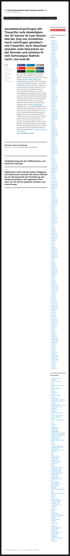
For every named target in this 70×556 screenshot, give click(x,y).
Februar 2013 (54, 231)
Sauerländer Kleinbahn (56, 500)
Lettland (53, 443)
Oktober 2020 (54, 99)
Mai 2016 (53, 175)
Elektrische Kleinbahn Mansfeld (58, 405)
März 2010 (53, 282)
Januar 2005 (54, 368)
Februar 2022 (54, 76)
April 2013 (53, 228)
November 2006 (54, 339)
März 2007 (53, 333)
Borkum (53, 389)
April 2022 (53, 73)
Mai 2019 (53, 123)
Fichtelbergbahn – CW (56, 407)
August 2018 (54, 136)
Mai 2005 (53, 365)
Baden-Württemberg (55, 381)
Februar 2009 (54, 300)
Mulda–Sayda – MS (55, 456)
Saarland (53, 496)
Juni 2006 (53, 346)
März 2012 (53, 247)
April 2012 (53, 246)
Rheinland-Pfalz (55, 486)
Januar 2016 (54, 181)
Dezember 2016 (54, 165)
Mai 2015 (53, 192)
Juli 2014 (53, 207)
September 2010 (54, 273)
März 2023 (53, 57)
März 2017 (53, 161)
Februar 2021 (54, 93)
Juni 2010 (53, 277)
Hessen (53, 418)
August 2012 (54, 240)
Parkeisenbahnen (55, 474)
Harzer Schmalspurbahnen (57, 415)
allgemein (53, 379)
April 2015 (53, 194)
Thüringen (53, 517)
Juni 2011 (53, 260)
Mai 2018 (53, 141)
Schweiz (53, 507)
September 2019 (54, 118)
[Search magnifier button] (64, 30)
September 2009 (55, 290)
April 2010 (53, 280)
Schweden (53, 506)
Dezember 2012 (54, 234)
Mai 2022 (53, 72)
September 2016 (54, 169)
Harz (52, 414)
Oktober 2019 (54, 116)
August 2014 (54, 205)
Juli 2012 (53, 241)
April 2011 (53, 263)
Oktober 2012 (54, 237)
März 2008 (53, 316)
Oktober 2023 (54, 47)
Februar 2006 (54, 352)
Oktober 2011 (54, 254)
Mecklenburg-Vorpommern (57, 450)
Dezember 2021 (54, 79)
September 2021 (54, 83)
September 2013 (54, 221)
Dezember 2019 (54, 113)
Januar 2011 (53, 267)
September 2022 (54, 66)
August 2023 (54, 50)
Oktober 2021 (54, 82)
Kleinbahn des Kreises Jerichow (58, 434)
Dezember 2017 (54, 148)
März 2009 (53, 299)
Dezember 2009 (54, 286)
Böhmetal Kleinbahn (55, 388)
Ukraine (53, 522)
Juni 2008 (53, 312)
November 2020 (54, 98)
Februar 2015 (54, 197)
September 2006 (55, 342)
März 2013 (53, 230)
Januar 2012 (53, 250)
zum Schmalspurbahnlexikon (24, 18)
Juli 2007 (53, 328)
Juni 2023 (53, 53)
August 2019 (54, 119)
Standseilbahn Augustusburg (57, 515)
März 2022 (53, 75)
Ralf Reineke (7, 68)
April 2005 (53, 367)
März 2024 (53, 40)
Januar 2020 (54, 112)
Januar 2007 (54, 336)
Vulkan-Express (54, 526)
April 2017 (53, 159)
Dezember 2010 (54, 269)
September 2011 (54, 256)
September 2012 (54, 239)
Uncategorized (8, 75)
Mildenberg (53, 451)
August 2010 (54, 274)
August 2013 (54, 223)
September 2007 (54, 325)
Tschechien (53, 520)
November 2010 (54, 270)
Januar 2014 (53, 216)
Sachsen (53, 497)
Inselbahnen (54, 424)
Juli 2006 (53, 345)
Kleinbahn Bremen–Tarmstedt (58, 433)
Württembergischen (35, 79)
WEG (6, 79)
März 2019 (53, 126)
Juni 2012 (53, 243)
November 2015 (54, 184)
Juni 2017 (53, 157)
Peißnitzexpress (54, 476)
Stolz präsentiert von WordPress (32, 550)
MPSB (52, 454)
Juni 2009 (53, 295)
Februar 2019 (54, 128)
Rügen (52, 492)
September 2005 (54, 359)
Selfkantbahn (54, 509)
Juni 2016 (53, 174)
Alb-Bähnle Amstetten (56, 378)
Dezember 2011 (54, 251)
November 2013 (54, 218)
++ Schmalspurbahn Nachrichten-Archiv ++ (26, 10)
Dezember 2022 (54, 62)
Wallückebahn (54, 530)
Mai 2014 (53, 210)
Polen (52, 480)
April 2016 (53, 177)
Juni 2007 (53, 329)
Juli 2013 (53, 224)
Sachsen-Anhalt (55, 499)
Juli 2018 (53, 138)
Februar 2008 (54, 318)
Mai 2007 (53, 331)
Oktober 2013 (54, 220)
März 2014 (53, 213)
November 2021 (54, 80)
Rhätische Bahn (54, 484)
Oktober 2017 (54, 151)
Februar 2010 (54, 283)
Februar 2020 (54, 110)
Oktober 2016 (54, 168)
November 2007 (54, 322)
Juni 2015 (53, 191)
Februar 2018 (54, 145)
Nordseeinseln (54, 463)
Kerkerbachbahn (55, 428)
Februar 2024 (54, 41)
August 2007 (54, 326)
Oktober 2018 (54, 133)
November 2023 (54, 46)
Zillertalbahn (54, 536)
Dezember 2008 (54, 303)
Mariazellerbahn (55, 448)
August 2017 (54, 154)
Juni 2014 (53, 208)
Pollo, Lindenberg (55, 481)
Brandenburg (54, 392)
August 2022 (54, 67)
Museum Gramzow (55, 457)
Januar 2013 (53, 233)
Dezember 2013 (54, 217)
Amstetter (22, 83)
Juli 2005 (53, 362)
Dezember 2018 (54, 131)
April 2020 (53, 108)
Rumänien (53, 494)
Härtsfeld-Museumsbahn (57, 412)
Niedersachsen (54, 460)
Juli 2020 (53, 103)
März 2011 (53, 264)
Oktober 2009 (54, 289)
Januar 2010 (53, 285)
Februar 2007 (54, 335)
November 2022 (54, 63)
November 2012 (54, 236)
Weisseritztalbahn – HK (56, 532)
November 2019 (54, 115)
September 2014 (54, 204)
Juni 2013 (53, 226)
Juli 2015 (53, 190)
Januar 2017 (53, 164)
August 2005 (54, 361)
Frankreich (53, 408)
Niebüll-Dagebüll (55, 458)
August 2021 (54, 85)
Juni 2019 (53, 122)
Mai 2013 (53, 227)
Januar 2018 (53, 146)
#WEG (31, 81)
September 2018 (54, 135)
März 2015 (53, 195)
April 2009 (53, 298)
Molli (52, 453)
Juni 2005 (53, 364)
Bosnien (53, 391)
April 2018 (53, 142)
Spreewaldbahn (54, 513)
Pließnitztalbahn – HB (56, 477)
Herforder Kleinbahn (55, 417)
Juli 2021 (53, 86)
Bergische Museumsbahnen (57, 385)
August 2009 (54, 292)
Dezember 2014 (54, 200)
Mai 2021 (53, 89)
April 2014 (53, 211)
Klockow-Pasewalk (55, 438)
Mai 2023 (53, 54)
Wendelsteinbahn (55, 533)
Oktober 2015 (54, 185)
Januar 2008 (54, 319)
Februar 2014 (54, 214)
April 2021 (53, 90)
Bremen (53, 394)
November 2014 (54, 201)
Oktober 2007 (54, 323)
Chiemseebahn (54, 398)
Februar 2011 (54, 266)
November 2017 (54, 149)
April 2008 (53, 315)
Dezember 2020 (54, 96)
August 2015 (54, 188)
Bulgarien (53, 397)
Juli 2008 (53, 310)
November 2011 (54, 253)
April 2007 (53, 332)
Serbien (53, 510)
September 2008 (54, 308)
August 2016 (54, 171)
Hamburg (53, 411)
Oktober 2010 (54, 272)
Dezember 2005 (54, 355)
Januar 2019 (54, 129)
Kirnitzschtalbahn (55, 431)
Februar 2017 (54, 162)
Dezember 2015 (54, 182)
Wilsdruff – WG (54, 535)
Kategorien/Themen (37, 18)
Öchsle (52, 464)
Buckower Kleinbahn (55, 395)
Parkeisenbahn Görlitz (56, 470)
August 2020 (54, 102)
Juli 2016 (53, 172)
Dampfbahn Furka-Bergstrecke (58, 399)
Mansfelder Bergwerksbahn (57, 447)
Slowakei (53, 512)
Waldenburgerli (54, 529)
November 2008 (54, 305)
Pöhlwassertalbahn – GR (56, 479)
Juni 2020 (53, 105)
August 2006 (54, 344)
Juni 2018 (53, 139)
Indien (52, 422)
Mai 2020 (53, 106)
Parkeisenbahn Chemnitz (56, 467)
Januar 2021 (53, 95)
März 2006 (53, 351)
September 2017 (54, 152)
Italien (52, 425)
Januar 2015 (53, 198)
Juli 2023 (53, 51)
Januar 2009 (54, 302)
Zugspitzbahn (54, 540)
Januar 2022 (54, 77)
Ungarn (53, 525)
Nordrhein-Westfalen (56, 461)
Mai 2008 (53, 313)
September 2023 (54, 49)
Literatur (53, 444)
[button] (21, 65)
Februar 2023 (54, 59)
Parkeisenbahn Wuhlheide (57, 473)
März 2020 (53, 109)
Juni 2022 (53, 70)
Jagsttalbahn (54, 427)
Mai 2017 (53, 158)
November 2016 (54, 167)
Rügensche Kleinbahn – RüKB (57, 493)
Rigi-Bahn (53, 487)
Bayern (52, 382)
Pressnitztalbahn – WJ (56, 483)
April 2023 (53, 56)
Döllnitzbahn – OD (55, 404)
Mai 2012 (53, 244)
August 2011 (54, 257)
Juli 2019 (53, 121)
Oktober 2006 (54, 341)
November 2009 (54, 287)
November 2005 (54, 357)
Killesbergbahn (54, 430)
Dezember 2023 (54, 44)
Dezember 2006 (54, 338)
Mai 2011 (53, 262)
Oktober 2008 (54, 306)
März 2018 (53, 144)
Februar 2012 (54, 249)
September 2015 (54, 187)
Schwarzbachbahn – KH (56, 505)
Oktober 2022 (54, 64)
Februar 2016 (54, 180)
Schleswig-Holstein (55, 502)
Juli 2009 (53, 293)
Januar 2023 (54, 60)
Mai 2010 (53, 279)
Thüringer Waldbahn (55, 519)
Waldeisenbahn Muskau (56, 528)
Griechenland (54, 410)
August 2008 (54, 309)
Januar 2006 (54, 354)
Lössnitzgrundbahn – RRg (57, 446)
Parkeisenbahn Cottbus (56, 469)
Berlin (52, 387)
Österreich (53, 466)
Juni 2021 (53, 87)
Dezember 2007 (54, 321)
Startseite (6, 18)
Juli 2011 (53, 259)
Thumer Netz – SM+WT (56, 516)
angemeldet (13, 147)
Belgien (53, 384)
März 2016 (53, 178)
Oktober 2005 (54, 358)
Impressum (13, 18)
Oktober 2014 (54, 203)
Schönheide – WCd (55, 503)
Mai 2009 (53, 296)
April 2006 (53, 349)
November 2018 (54, 132)
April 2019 (53, 125)
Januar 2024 (54, 43)
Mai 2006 (53, 348)
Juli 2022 (53, 69)
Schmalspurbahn (37, 104)
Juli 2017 (53, 155)
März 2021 (53, 92)
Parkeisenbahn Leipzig (56, 471)
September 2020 (54, 100)
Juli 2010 (53, 276)
